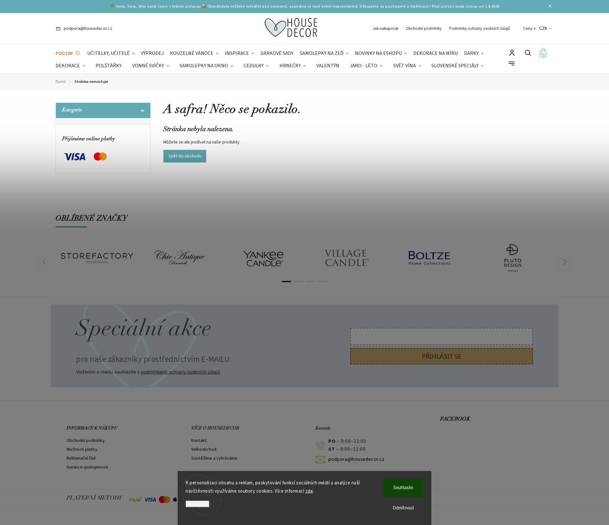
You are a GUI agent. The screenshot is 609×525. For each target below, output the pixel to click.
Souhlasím (403, 487)
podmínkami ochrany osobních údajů (180, 372)
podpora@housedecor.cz (356, 459)
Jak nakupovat (385, 28)
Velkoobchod (203, 449)
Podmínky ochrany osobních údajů (479, 28)
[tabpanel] (97, 258)
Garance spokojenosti (87, 467)
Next (565, 262)
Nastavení (197, 504)
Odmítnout (403, 508)
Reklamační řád (81, 458)
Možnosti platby (82, 449)
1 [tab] (286, 281)
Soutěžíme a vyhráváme (214, 458)
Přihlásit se (442, 356)
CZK (543, 28)
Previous (45, 262)
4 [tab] (322, 281)
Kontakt (199, 440)
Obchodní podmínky (424, 28)
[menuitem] (68, 53)
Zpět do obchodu (184, 156)
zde (309, 491)
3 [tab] (310, 281)
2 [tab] (298, 281)
